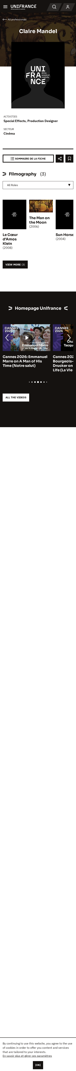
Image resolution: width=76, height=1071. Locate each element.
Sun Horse (65, 235)
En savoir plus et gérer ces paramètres (27, 1056)
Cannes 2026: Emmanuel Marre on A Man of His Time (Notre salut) (25, 361)
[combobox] (38, 185)
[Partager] (60, 159)
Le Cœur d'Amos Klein (10, 239)
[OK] (38, 1065)
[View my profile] (67, 7)
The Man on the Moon (39, 220)
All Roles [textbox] (12, 185)
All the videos (15, 397)
